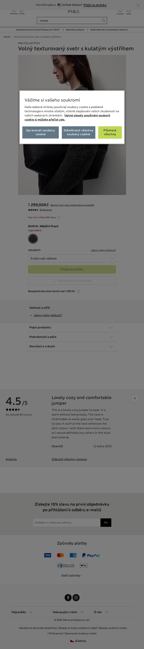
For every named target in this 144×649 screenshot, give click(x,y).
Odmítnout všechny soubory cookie (78, 132)
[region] (72, 117)
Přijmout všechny (110, 132)
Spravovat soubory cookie (40, 132)
